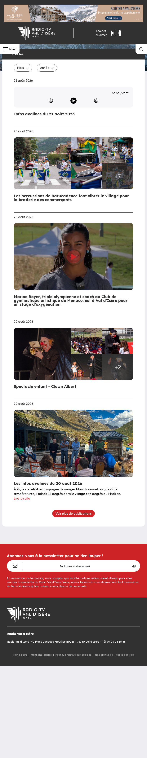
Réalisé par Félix (124, 654)
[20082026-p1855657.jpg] (86, 176)
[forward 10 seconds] (96, 100)
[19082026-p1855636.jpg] (86, 367)
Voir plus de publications (73, 513)
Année (44, 68)
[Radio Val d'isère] (36, 33)
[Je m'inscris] (133, 566)
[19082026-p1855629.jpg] (86, 341)
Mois (20, 68)
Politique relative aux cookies (73, 654)
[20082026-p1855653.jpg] (117, 150)
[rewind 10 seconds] (51, 100)
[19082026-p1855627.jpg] (44, 354)
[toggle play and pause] (73, 101)
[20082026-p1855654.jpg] (86, 150)
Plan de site (20, 654)
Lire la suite (22, 498)
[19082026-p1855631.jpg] (117, 341)
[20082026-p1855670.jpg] (44, 163)
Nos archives (103, 654)
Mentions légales (41, 654)
